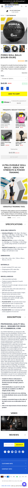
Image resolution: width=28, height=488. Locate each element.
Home (2, 15)
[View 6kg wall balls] (7, 48)
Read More (24, 72)
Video (14, 413)
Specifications (14, 224)
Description (14, 317)
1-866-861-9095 (5, 486)
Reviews (14, 435)
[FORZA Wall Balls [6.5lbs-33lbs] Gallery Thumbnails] (14, 48)
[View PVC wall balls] (22, 48)
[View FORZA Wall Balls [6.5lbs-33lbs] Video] (15, 48)
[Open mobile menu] (2, 6)
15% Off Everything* (19, 1)
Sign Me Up (19, 444)
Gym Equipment (11, 15)
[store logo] (12, 4)
